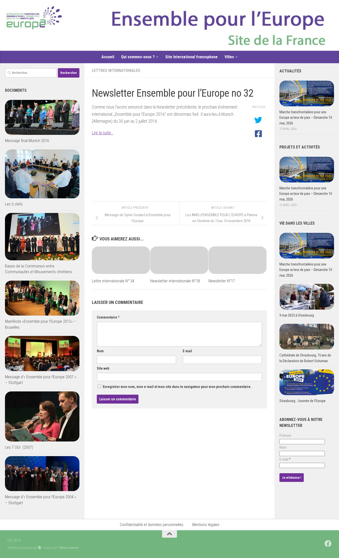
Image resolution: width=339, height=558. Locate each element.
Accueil (108, 57)
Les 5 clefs (14, 204)
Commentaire (108, 317)
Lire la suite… (102, 132)
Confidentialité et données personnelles (151, 524)
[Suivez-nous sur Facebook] (328, 543)
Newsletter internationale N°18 (175, 280)
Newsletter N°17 (221, 280)
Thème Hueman (68, 548)
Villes (229, 57)
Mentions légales (205, 524)
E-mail (187, 351)
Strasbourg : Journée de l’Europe (302, 401)
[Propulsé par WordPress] (39, 547)
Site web (103, 368)
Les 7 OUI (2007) (19, 447)
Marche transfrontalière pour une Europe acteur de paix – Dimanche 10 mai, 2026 (305, 117)
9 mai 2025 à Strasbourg (296, 315)
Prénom (285, 435)
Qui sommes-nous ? (138, 57)
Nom (100, 351)
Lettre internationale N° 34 (113, 280)
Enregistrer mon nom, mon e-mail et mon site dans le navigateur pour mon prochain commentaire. (177, 387)
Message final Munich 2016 (27, 140)
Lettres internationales (116, 70)
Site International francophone (191, 57)
